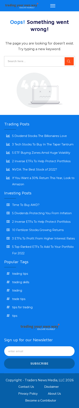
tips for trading (22, 307)
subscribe (39, 363)
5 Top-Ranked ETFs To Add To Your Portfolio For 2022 (43, 250)
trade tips (18, 299)
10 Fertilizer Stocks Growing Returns (38, 230)
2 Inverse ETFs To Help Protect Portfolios (41, 161)
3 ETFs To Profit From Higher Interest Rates (43, 238)
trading (17, 290)
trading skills (20, 282)
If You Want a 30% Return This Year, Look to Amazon (43, 181)
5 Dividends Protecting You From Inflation (42, 213)
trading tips (20, 274)
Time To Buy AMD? (26, 205)
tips (14, 316)
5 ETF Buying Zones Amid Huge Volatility (41, 153)
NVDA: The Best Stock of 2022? (34, 169)
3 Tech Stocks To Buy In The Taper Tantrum (43, 144)
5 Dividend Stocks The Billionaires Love (39, 136)
